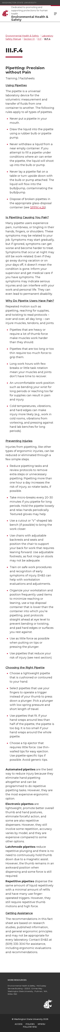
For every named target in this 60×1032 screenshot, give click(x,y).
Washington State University (19, 2)
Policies (30, 1024)
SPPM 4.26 (37, 207)
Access (18, 1024)
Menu (55, 13)
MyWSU (41, 1024)
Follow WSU (30, 1027)
